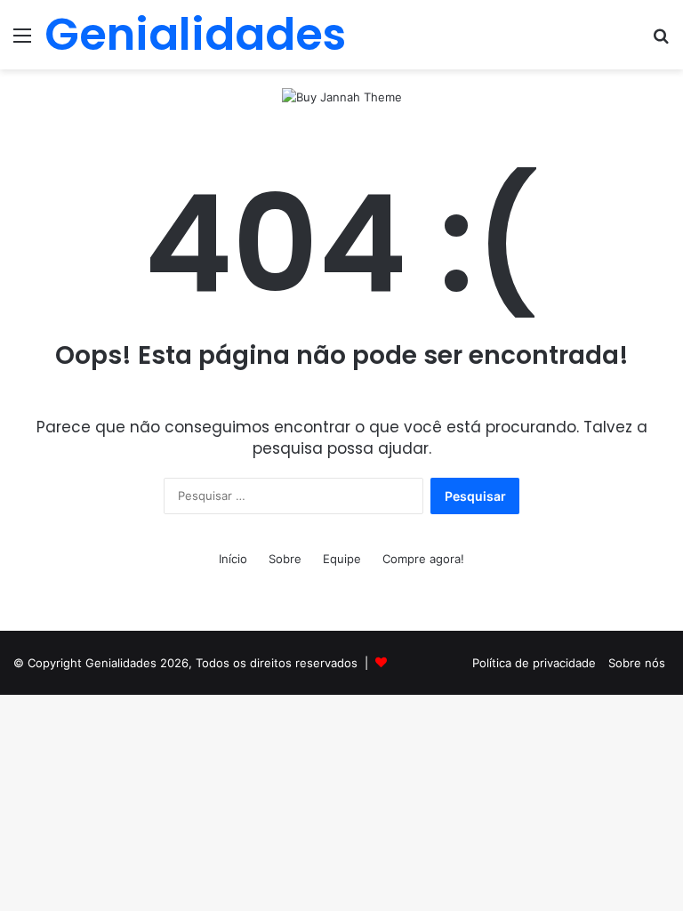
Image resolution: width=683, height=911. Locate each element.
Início (233, 559)
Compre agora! (423, 559)
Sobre (285, 559)
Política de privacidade (534, 663)
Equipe (342, 559)
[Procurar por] (661, 41)
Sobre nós (636, 663)
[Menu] (22, 41)
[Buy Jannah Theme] (342, 96)
